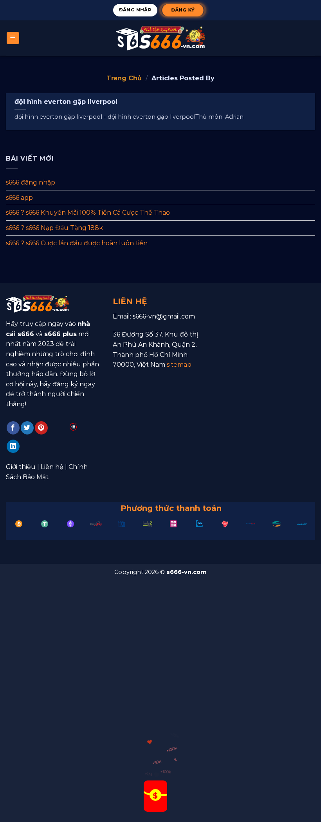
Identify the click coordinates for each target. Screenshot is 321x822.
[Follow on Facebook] (13, 428)
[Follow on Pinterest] (41, 428)
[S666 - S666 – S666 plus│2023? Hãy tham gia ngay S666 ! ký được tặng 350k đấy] (160, 38)
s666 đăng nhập (30, 182)
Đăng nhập (135, 10)
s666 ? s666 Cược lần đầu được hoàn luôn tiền (77, 242)
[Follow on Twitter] (27, 428)
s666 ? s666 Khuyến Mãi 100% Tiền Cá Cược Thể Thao (88, 212)
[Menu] (13, 38)
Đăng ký (182, 10)
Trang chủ (124, 78)
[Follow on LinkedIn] (13, 446)
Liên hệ (52, 467)
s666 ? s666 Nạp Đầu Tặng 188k (54, 228)
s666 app (19, 197)
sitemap (179, 364)
